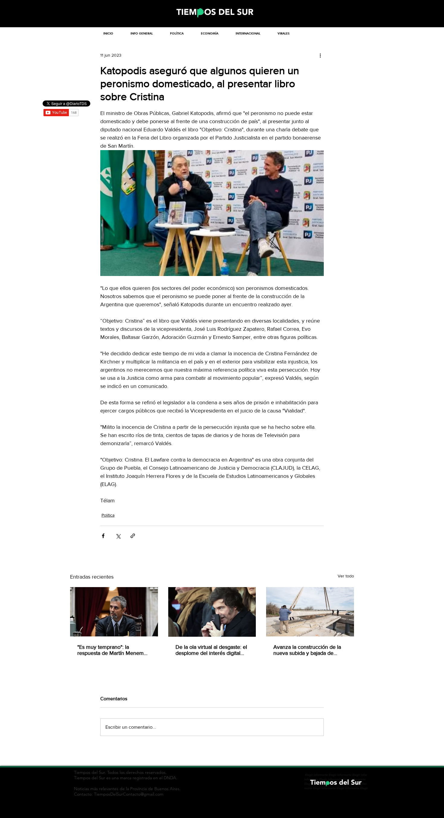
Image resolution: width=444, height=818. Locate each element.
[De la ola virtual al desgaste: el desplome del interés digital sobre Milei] (212, 612)
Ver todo (346, 575)
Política (107, 515)
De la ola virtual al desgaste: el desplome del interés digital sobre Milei (211, 650)
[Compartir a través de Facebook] (103, 536)
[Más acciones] (320, 55)
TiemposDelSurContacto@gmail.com (128, 794)
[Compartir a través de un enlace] (133, 536)
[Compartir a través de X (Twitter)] (118, 536)
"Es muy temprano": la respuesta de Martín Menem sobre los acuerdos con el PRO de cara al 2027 (113, 650)
